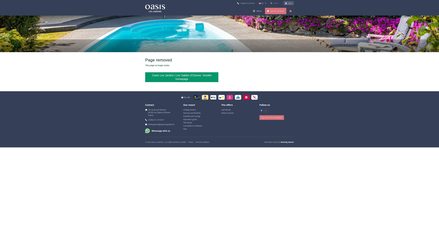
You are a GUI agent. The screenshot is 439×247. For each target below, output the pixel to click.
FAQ (185, 129)
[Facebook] (261, 110)
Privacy (190, 142)
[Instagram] (266, 110)
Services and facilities (192, 113)
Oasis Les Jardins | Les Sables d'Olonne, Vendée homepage (182, 77)
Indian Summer (227, 113)
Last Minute (226, 110)
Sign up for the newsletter (271, 117)
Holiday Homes (189, 110)
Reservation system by (279, 142)
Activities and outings (191, 116)
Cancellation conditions (192, 126)
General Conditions (202, 142)
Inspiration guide (190, 119)
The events (187, 122)
